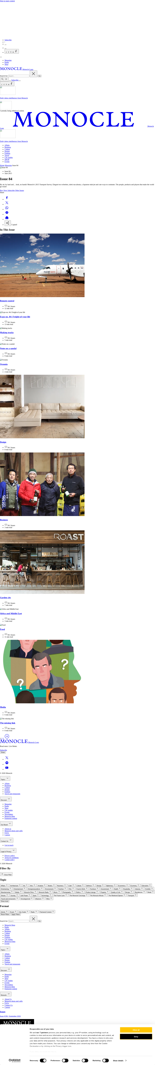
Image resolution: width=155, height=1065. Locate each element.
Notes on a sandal (8, 348)
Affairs (7, 145)
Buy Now (4, 190)
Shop (6, 64)
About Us (8, 999)
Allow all (136, 1030)
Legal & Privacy (6, 851)
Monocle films (10, 816)
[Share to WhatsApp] (7, 209)
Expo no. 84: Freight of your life (15, 317)
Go (40, 76)
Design (7, 151)
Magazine (8, 60)
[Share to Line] (7, 214)
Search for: (4, 76)
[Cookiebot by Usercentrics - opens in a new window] (15, 1060)
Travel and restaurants (12, 794)
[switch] (65, 1060)
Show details (118, 1060)
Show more (4, 901)
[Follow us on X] (7, 759)
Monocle (4, 995)
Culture (7, 149)
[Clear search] (33, 73)
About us (8, 829)
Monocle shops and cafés (14, 831)
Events (7, 162)
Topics (3, 779)
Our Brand (4, 825)
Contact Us (5, 841)
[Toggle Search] (4, 79)
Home (2, 165)
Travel (7, 155)
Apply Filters (16, 914)
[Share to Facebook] (7, 199)
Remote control (7, 301)
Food (2, 629)
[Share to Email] (7, 219)
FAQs (7, 833)
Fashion (7, 153)
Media (3, 707)
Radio (7, 62)
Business (8, 147)
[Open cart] (5, 48)
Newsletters (9, 814)
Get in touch (9, 845)
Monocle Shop (10, 925)
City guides (9, 157)
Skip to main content (7, 1)
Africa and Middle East (11, 613)
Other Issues (19, 190)
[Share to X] (7, 204)
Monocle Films (10, 941)
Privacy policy (10, 856)
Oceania (4, 364)
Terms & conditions (12, 858)
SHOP (7, 159)
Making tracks (7, 332)
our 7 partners (42, 1033)
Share (3, 752)
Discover (4, 800)
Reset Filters (5, 914)
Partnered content (11, 818)
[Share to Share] (8, 223)
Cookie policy (10, 860)
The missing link (7, 723)
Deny (136, 1036)
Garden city (5, 597)
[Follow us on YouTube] (7, 769)
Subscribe (8, 40)
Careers (7, 835)
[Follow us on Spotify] (7, 764)
